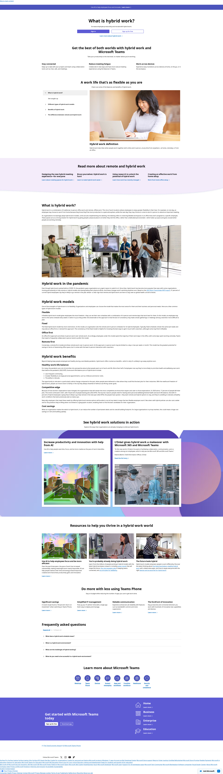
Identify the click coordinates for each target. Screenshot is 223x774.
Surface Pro (4, 760)
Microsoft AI (4, 765)
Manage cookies (45, 773)
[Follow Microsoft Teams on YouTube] (69, 757)
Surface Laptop (13, 760)
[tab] (53, 98)
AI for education (127, 762)
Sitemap (19, 773)
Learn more (126, 7)
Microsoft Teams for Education (32, 762)
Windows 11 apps (108, 760)
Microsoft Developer (104, 765)
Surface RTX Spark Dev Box (41, 760)
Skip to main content (7, 1)
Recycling (80, 773)
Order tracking (163, 760)
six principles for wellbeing (108, 570)
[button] (210, 771)
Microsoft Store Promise (191, 760)
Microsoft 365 (35, 765)
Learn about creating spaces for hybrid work (57, 180)
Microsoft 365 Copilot (76, 765)
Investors (27, 767)
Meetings (78, 683)
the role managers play (108, 568)
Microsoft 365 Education (50, 762)
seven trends (122, 566)
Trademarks (64, 773)
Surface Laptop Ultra (25, 760)
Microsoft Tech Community (153, 765)
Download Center (130, 760)
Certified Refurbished (176, 760)
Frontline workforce (126, 684)
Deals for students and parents (111, 762)
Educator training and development (89, 762)
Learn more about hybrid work (110, 36)
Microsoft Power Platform (48, 765)
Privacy (37, 773)
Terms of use (55, 773)
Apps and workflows (117, 684)
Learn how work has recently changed (126, 180)
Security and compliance (147, 685)
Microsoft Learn (117, 765)
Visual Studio (196, 765)
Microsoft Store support (145, 760)
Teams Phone (87, 684)
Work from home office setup (158, 180)
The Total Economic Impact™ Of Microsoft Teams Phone (62, 746)
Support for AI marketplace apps (133, 765)
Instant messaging (107, 684)
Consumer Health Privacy (8, 773)
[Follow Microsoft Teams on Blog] (73, 757)
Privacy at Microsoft (17, 767)
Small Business (88, 765)
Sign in (93, 31)
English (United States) (7, 769)
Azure (95, 765)
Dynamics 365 (25, 765)
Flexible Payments (205, 760)
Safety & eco (72, 773)
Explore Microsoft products (93, 760)
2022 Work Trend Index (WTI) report (158, 290)
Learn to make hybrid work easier (89, 180)
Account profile (119, 760)
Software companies (185, 765)
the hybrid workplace (160, 566)
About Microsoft (211, 765)
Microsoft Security (14, 765)
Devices (97, 683)
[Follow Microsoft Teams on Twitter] (61, 757)
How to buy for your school (68, 762)
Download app (67, 724)
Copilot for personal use (75, 760)
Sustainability (58, 767)
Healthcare (137, 683)
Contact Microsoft (29, 773)
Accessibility (50, 767)
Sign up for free (127, 31)
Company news (5, 767)
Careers (203, 765)
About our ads (88, 773)
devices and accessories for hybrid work (153, 570)
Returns (155, 760)
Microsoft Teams (63, 765)
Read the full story (121, 458)
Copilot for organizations (59, 760)
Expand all (46, 630)
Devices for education (14, 762)
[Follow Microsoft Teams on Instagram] (65, 757)
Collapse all (57, 630)
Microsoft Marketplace (170, 765)
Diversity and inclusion (37, 767)
